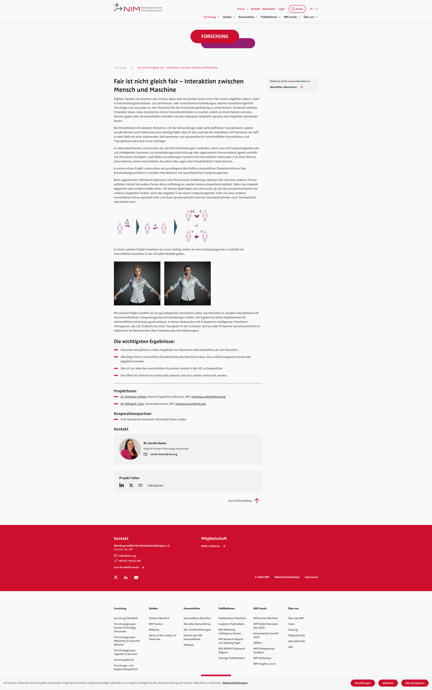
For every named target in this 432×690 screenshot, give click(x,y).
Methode (189, 645)
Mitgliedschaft (296, 635)
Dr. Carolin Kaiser (155, 443)
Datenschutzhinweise (287, 577)
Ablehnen (388, 683)
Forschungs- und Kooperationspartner (126, 667)
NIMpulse (154, 629)
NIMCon (257, 643)
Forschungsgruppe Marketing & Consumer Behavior (127, 640)
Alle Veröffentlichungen (197, 629)
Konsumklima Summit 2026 (266, 635)
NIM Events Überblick (265, 618)
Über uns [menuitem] (309, 17)
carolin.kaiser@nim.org (163, 454)
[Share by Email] (140, 485)
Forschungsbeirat (124, 659)
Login (281, 9)
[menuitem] (296, 9)
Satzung (293, 629)
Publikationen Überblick (232, 618)
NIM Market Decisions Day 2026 (265, 625)
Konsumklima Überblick (197, 618)
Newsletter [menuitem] (269, 9)
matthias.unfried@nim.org (208, 397)
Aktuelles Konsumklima (197, 624)
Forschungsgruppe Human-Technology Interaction (125, 627)
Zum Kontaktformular (126, 567)
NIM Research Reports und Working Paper (231, 641)
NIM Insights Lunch (264, 664)
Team (291, 624)
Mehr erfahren (210, 546)
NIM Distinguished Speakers (264, 650)
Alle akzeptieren (415, 683)
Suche (299, 9)
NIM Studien (156, 624)
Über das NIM (296, 618)
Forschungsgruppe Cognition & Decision (125, 652)
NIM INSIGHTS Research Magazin (232, 650)
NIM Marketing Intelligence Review (230, 631)
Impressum (311, 577)
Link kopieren (155, 485)
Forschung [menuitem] (210, 17)
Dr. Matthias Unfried (133, 397)
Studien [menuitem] (227, 17)
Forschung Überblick (126, 618)
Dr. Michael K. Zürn (132, 404)
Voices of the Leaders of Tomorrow (162, 637)
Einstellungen (363, 683)
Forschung (120, 67)
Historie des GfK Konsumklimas (193, 637)
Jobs (290, 647)
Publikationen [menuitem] (269, 17)
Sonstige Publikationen (232, 658)
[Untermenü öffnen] (247, 9)
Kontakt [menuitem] (255, 9)
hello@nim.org (127, 556)
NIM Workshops (262, 658)
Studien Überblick (159, 618)
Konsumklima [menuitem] (246, 17)
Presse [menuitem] (241, 9)
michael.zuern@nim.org (190, 404)
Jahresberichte (296, 641)
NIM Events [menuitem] (290, 17)
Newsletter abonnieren (284, 87)
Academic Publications (231, 624)
